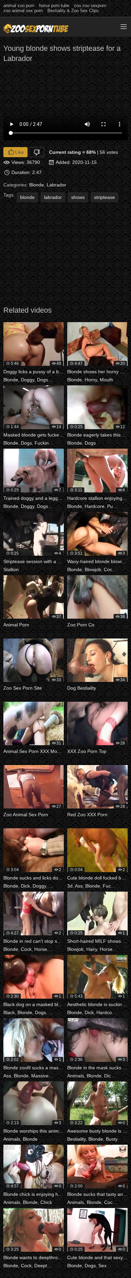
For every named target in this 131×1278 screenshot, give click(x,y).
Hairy (122, 569)
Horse (40, 949)
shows (78, 197)
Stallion (11, 569)
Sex (102, 1265)
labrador (53, 197)
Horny (91, 379)
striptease (104, 197)
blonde (27, 197)
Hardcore (94, 506)
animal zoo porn (18, 5)
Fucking (43, 443)
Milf (119, 949)
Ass (79, 886)
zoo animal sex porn (23, 10)
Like (19, 152)
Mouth (106, 379)
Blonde (36, 184)
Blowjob (93, 569)
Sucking (58, 949)
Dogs (42, 379)
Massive (40, 1075)
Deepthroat (46, 1265)
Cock (109, 569)
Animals (75, 1075)
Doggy (27, 379)
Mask (60, 443)
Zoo (55, 506)
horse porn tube (54, 5)
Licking (58, 379)
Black (9, 1012)
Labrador (56, 184)
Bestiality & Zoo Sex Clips (73, 10)
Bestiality (76, 1139)
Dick (25, 886)
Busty (112, 1139)
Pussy (113, 506)
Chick (46, 1202)
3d (70, 886)
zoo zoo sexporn (90, 5)
